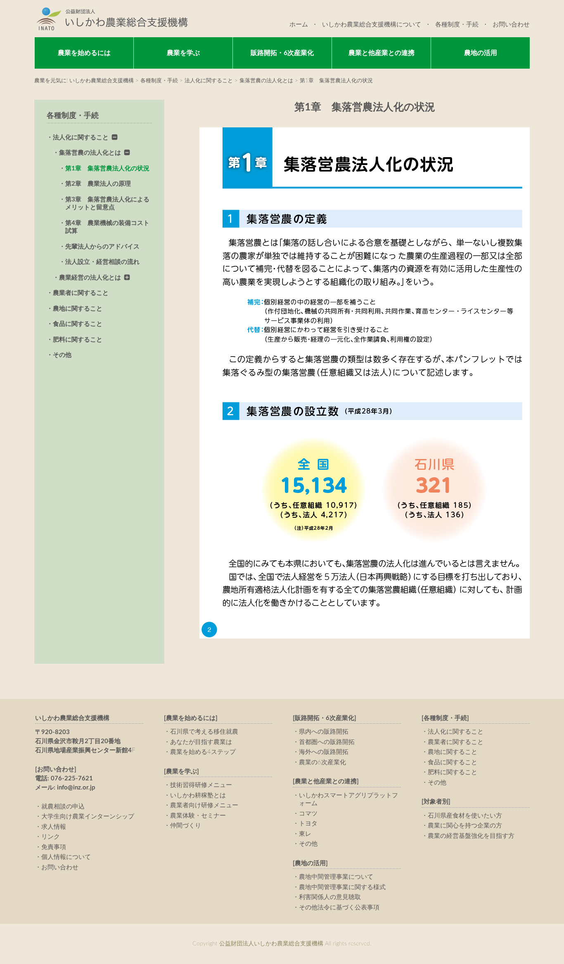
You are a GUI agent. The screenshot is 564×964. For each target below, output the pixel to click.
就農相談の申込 (63, 807)
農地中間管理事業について (336, 877)
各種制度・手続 (457, 25)
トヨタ (308, 823)
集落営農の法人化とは (90, 153)
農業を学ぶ (183, 53)
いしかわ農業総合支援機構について (371, 25)
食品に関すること (77, 324)
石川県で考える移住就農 (204, 732)
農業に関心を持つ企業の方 (465, 826)
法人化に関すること (81, 137)
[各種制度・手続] (445, 718)
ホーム (298, 25)
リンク (50, 837)
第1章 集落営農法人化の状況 (107, 168)
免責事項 (53, 847)
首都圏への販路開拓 (327, 742)
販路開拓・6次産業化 (282, 53)
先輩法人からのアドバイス (102, 247)
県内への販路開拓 (323, 732)
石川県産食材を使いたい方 (465, 816)
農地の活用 (480, 53)
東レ (305, 834)
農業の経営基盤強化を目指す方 (471, 836)
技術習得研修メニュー (201, 785)
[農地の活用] (310, 863)
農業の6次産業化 (322, 762)
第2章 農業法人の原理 (98, 184)
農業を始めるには (84, 53)
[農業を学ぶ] (181, 771)
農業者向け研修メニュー (204, 805)
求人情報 (53, 827)
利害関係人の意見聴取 (330, 897)
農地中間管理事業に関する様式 (342, 887)
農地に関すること (77, 309)
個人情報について (66, 857)
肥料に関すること (77, 340)
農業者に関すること (81, 293)
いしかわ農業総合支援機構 (72, 718)
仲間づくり (185, 826)
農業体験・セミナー (198, 816)
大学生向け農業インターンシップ (87, 816)
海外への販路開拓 (323, 752)
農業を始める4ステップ (203, 752)
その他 (62, 355)
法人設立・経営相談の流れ (102, 262)
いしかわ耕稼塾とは (198, 795)
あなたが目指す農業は (201, 742)
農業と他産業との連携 (381, 53)
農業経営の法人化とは (90, 278)
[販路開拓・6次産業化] (324, 718)
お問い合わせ (511, 25)
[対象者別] (436, 802)
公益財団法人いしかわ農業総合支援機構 (111, 18)
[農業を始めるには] (191, 718)
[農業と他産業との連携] (326, 781)
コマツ (308, 814)
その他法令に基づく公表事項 (339, 907)
